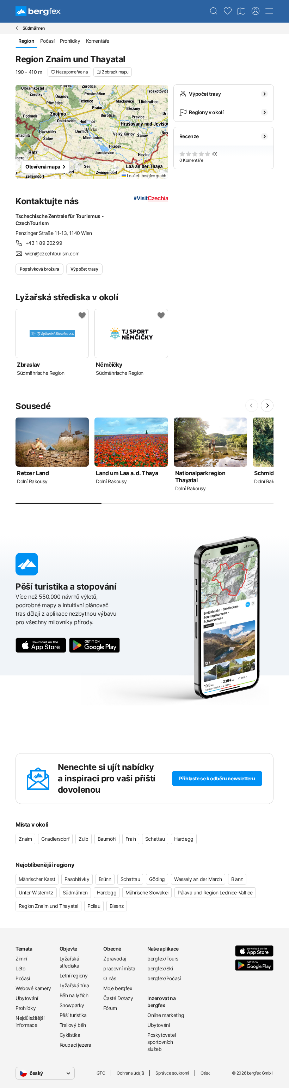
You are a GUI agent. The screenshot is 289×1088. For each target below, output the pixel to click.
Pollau (93, 906)
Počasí (47, 41)
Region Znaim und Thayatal (48, 906)
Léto (20, 968)
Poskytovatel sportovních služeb (161, 1042)
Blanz (237, 879)
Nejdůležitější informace (30, 1021)
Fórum (110, 1008)
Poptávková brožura (39, 269)
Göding (157, 879)
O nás (109, 978)
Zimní (21, 959)
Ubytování (27, 998)
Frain (130, 839)
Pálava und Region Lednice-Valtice (215, 892)
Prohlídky (70, 41)
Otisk (205, 1073)
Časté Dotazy (118, 998)
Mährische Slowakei (146, 892)
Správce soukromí (172, 1073)
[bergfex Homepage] (38, 11)
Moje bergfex (117, 988)
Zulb (83, 839)
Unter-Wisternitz (36, 892)
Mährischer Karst (37, 879)
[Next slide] (267, 405)
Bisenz (117, 906)
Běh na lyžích (74, 995)
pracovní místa (119, 968)
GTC (101, 1073)
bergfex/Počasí (163, 978)
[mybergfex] (255, 11)
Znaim (25, 839)
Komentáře (97, 41)
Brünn (105, 879)
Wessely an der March (198, 879)
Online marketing (165, 1015)
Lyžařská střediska (69, 962)
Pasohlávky (77, 879)
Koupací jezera (75, 1045)
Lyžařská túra (74, 985)
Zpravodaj (114, 959)
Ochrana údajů (130, 1073)
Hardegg (183, 839)
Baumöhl (107, 839)
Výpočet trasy (84, 269)
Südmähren (75, 892)
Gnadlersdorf (55, 839)
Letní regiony (74, 975)
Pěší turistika (73, 1015)
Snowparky (72, 1005)
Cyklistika (70, 1035)
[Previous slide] (251, 405)
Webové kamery (33, 988)
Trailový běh (73, 1025)
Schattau (155, 839)
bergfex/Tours (162, 959)
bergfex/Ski (160, 968)
